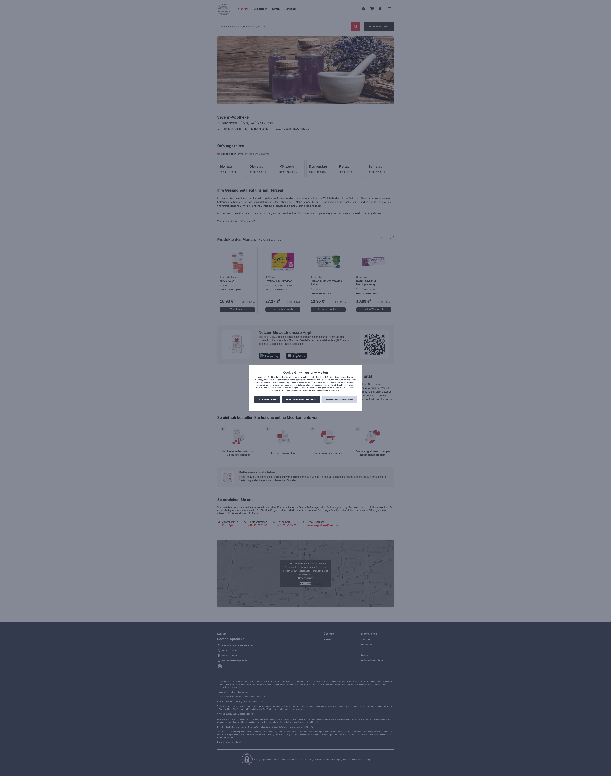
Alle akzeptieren (267, 399)
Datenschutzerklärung (318, 390)
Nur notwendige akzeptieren (301, 399)
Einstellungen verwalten (339, 399)
